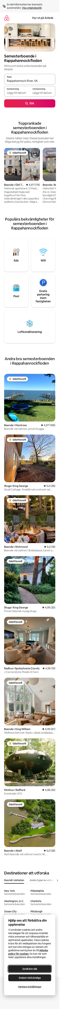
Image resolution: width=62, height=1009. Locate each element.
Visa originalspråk (32, 7)
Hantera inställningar (29, 986)
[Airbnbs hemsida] (6, 18)
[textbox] (17, 93)
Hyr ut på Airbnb (42, 18)
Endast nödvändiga (30, 977)
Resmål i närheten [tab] (14, 880)
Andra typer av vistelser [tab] (43, 880)
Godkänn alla (29, 968)
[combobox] (30, 81)
